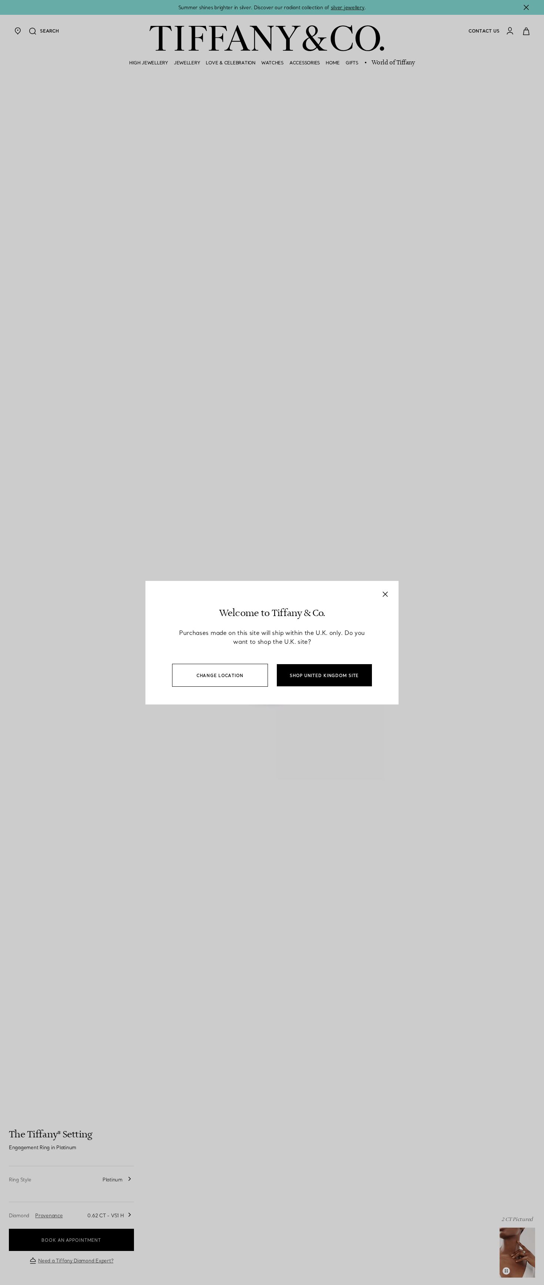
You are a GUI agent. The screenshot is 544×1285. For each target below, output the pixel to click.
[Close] (385, 594)
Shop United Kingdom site (324, 675)
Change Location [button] (220, 675)
